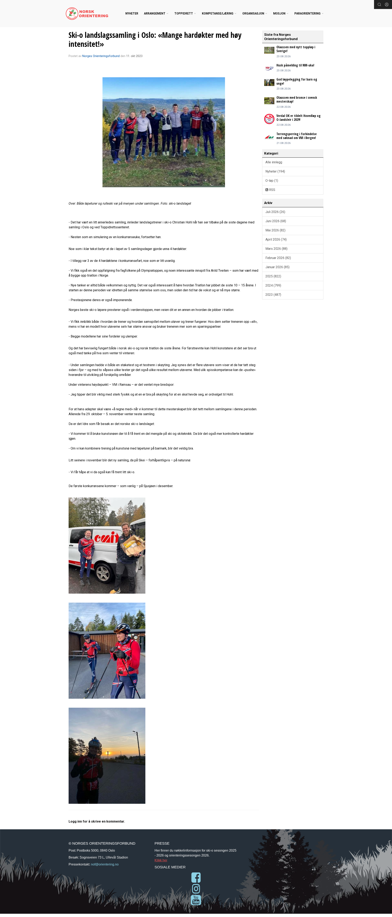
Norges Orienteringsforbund (101, 56)
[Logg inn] (386, 4)
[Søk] (379, 4)
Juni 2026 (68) (275, 221)
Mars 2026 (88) (276, 249)
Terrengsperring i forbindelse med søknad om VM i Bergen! (296, 136)
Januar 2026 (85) (277, 267)
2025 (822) (273, 276)
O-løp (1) (271, 181)
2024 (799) (273, 285)
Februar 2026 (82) (278, 258)
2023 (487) (273, 295)
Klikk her (161, 860)
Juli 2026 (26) (275, 212)
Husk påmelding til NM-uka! (295, 65)
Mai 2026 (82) (275, 230)
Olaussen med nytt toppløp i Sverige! (295, 49)
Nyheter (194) (275, 171)
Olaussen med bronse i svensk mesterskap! (296, 99)
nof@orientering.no (105, 864)
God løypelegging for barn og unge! (296, 81)
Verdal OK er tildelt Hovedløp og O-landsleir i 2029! (298, 117)
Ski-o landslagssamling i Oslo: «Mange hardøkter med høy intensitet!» (155, 39)
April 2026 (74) (276, 239)
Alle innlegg (273, 162)
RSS (271, 190)
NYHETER (131, 13)
